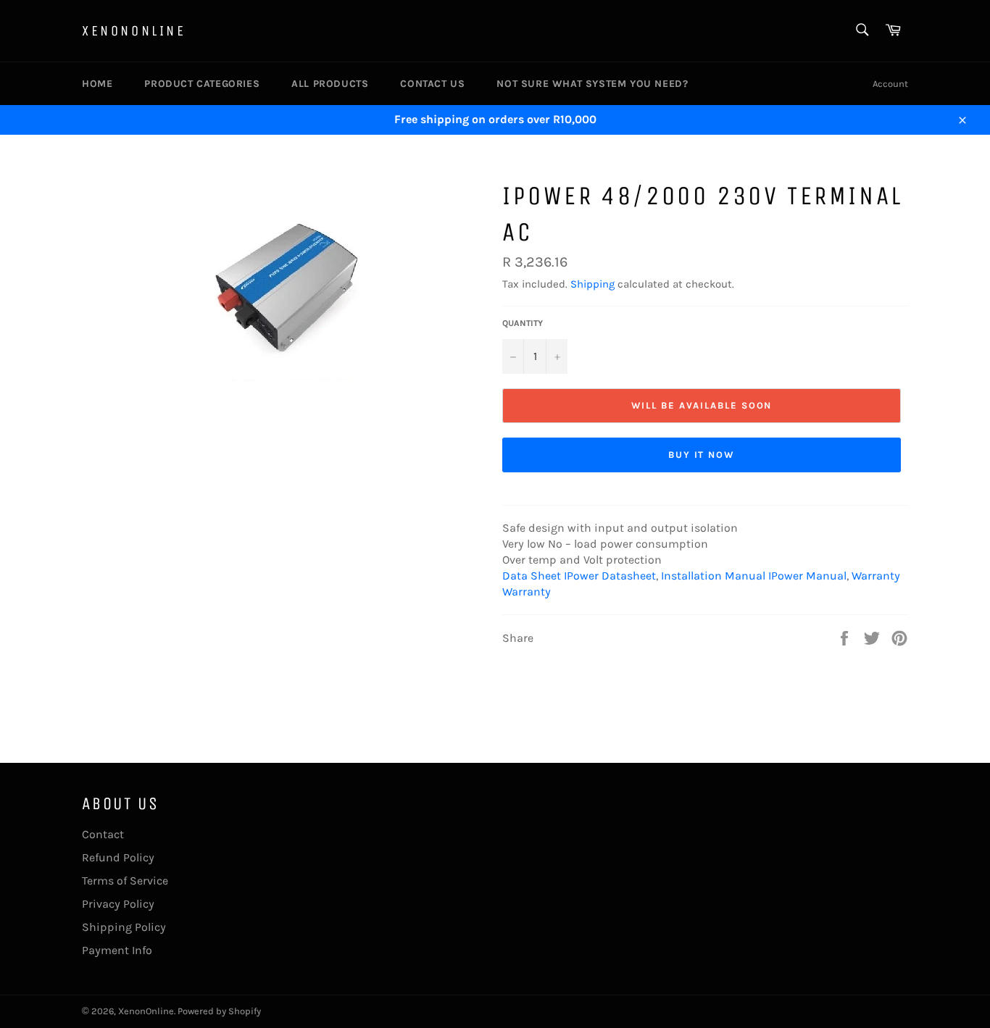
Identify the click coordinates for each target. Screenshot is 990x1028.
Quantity (522, 323)
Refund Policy (118, 857)
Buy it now (702, 454)
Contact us (432, 84)
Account (890, 83)
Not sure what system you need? (592, 84)
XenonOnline (134, 30)
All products (329, 84)
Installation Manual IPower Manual (754, 575)
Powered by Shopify (219, 1011)
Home (97, 84)
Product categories (201, 84)
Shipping (592, 284)
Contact (103, 834)
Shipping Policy (124, 927)
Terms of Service (125, 880)
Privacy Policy (118, 904)
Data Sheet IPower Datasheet (579, 575)
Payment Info (117, 950)
